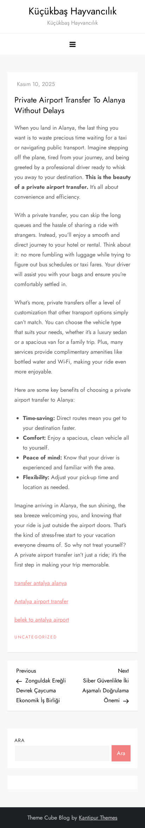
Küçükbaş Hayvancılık (72, 11)
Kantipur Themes (98, 818)
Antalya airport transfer (41, 601)
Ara (19, 740)
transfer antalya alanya (40, 583)
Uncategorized (35, 637)
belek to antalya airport (41, 620)
